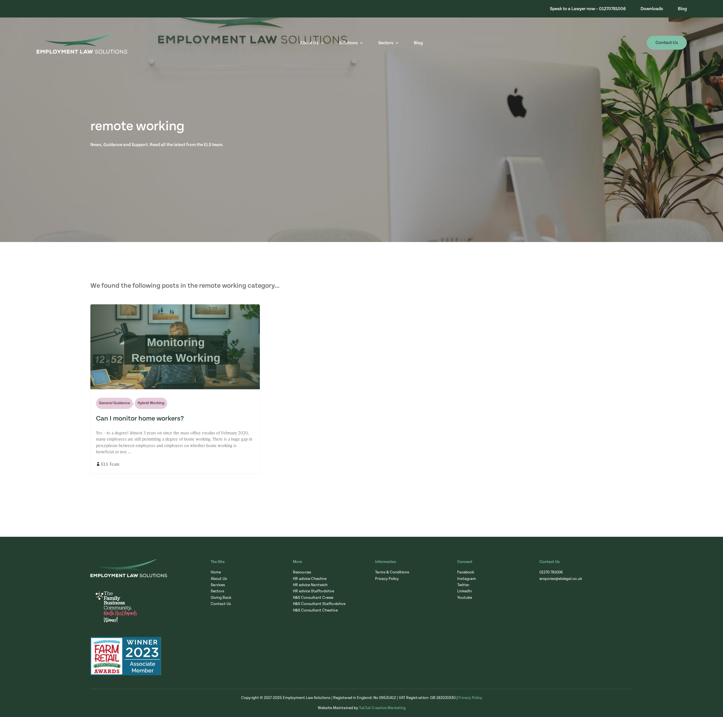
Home (216, 572)
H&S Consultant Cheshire (315, 610)
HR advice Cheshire (309, 579)
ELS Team (110, 464)
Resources (302, 572)
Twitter (463, 585)
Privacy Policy (387, 579)
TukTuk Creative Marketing (382, 708)
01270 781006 (551, 572)
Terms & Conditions (392, 572)
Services (218, 585)
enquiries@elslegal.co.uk (560, 579)
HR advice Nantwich (310, 585)
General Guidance (114, 403)
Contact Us (667, 42)
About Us (309, 43)
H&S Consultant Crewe (313, 597)
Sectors (385, 43)
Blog (682, 8)
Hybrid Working (151, 403)
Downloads (652, 8)
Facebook (465, 572)
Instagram (466, 579)
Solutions (348, 43)
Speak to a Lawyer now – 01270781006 (588, 8)
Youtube (464, 597)
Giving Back (221, 597)
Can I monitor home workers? (140, 419)
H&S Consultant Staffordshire (319, 604)
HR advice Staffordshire (313, 591)
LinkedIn (464, 591)
